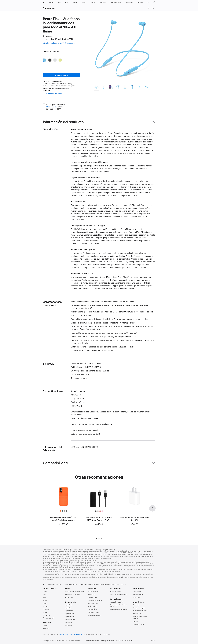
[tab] (96, 87)
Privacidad (136, 597)
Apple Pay (46, 628)
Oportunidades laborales (140, 611)
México (153, 641)
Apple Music (69, 611)
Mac (44, 594)
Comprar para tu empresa (118, 594)
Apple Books (69, 622)
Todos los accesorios (54, 584)
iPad (44, 597)
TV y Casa (46, 609)
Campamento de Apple (95, 600)
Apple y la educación (116, 602)
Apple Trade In (92, 606)
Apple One (68, 605)
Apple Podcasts (70, 619)
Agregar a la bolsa (61, 75)
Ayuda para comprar (94, 615)
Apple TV (68, 608)
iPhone (45, 600)
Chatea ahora (51, 107)
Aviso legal (119, 641)
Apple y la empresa (116, 591)
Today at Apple (92, 597)
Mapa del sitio (129, 641)
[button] (148, 2)
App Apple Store (93, 603)
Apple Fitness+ (70, 617)
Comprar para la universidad (119, 610)
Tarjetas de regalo (48, 618)
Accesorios (49, 8)
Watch (45, 603)
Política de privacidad (92, 641)
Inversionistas (137, 614)
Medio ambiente (138, 594)
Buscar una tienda (93, 591)
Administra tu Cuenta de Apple (74, 591)
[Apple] (43, 584)
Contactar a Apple (138, 624)
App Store (68, 625)
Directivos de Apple (139, 608)
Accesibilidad (137, 591)
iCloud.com (69, 597)
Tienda (45, 591)
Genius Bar (91, 594)
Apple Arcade (69, 614)
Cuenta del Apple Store (72, 594)
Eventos (135, 621)
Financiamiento (92, 609)
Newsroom (136, 605)
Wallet (45, 625)
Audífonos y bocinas (71, 584)
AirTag (45, 612)
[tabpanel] (122, 49)
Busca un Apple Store (65, 634)
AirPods (45, 606)
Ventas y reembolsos (107, 641)
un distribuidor (78, 634)
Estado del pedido (93, 612)
